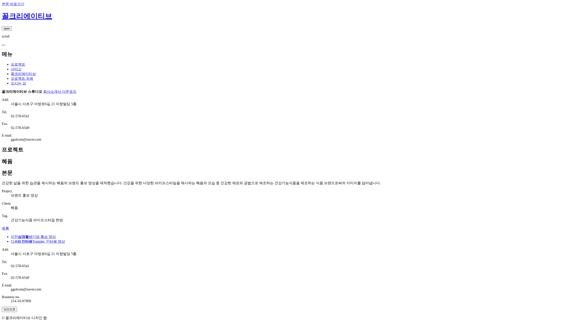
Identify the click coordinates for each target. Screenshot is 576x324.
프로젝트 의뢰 (22, 78)
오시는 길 (18, 83)
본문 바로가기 (13, 4)
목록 (5, 228)
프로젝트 (18, 64)
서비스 (16, 69)
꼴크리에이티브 (23, 74)
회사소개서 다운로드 (59, 91)
